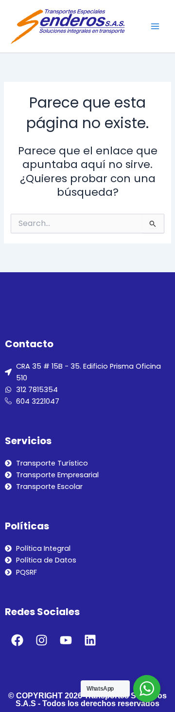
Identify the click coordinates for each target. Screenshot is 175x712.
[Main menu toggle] (155, 26)
